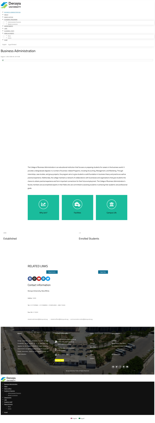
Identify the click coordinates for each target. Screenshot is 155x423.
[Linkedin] (43, 278)
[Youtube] (39, 278)
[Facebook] (30, 278)
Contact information (39, 284)
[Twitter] (48, 278)
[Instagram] (34, 278)
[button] (52, 272)
